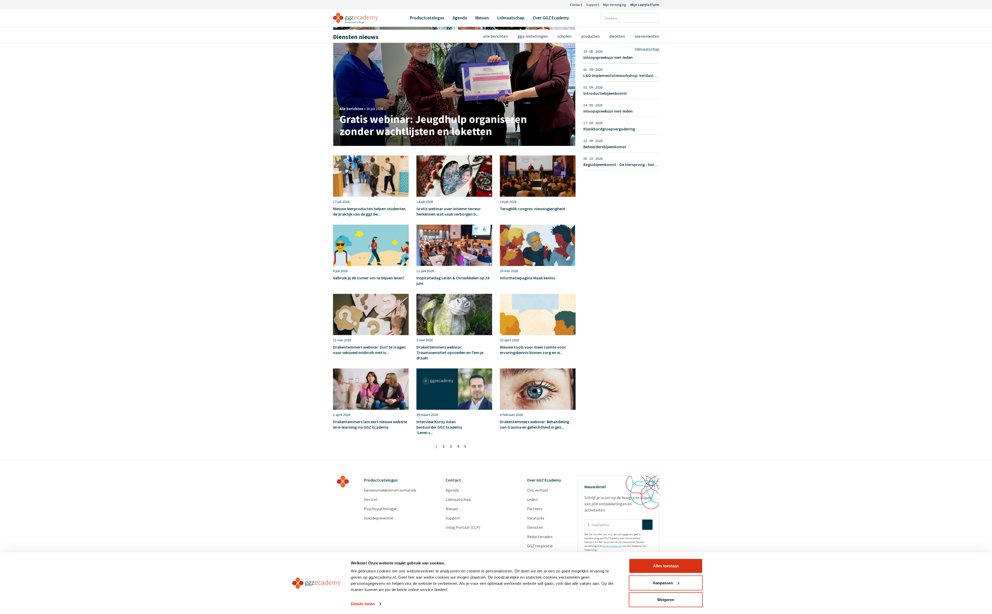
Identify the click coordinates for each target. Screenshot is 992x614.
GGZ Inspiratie (540, 545)
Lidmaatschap (510, 18)
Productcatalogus (427, 18)
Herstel (370, 499)
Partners (534, 508)
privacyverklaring (612, 546)
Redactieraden (540, 536)
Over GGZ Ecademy (551, 18)
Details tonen (363, 604)
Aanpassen (663, 582)
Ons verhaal (537, 490)
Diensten (617, 36)
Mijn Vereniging (614, 4)
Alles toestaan (666, 566)
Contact (576, 4)
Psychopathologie (380, 508)
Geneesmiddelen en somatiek (390, 490)
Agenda (460, 18)
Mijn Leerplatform (644, 4)
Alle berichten (495, 36)
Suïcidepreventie (378, 518)
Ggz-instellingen (533, 36)
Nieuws (482, 18)
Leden (532, 499)
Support (592, 4)
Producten (590, 36)
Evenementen (647, 36)
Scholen (564, 36)
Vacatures (535, 518)
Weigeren (665, 599)
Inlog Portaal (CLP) (463, 527)
